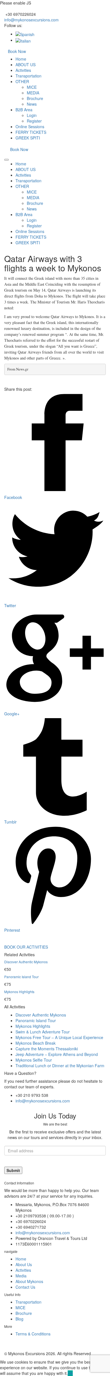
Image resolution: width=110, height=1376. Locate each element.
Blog (19, 1319)
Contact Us (25, 1287)
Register (34, 121)
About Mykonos (29, 1281)
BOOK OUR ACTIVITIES (26, 947)
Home (21, 59)
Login (32, 115)
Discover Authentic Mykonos (26, 961)
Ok (70, 1373)
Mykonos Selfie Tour (34, 1060)
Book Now (17, 51)
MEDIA (33, 93)
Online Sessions (30, 126)
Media (21, 1276)
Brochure (35, 98)
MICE (32, 87)
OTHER (22, 81)
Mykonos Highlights (19, 991)
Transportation (28, 76)
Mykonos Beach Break (36, 1043)
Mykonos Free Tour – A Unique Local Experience (59, 1037)
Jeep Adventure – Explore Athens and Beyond (57, 1054)
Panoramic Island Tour (21, 976)
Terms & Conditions (33, 1334)
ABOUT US (26, 64)
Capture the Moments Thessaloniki (47, 1048)
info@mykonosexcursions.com (31, 20)
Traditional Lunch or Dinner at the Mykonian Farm (60, 1065)
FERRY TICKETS (31, 132)
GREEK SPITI (28, 138)
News (32, 104)
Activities (23, 70)
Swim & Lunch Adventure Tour (43, 1032)
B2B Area (24, 109)
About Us (24, 1264)
